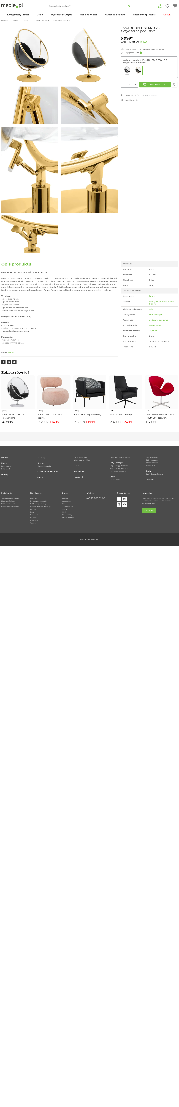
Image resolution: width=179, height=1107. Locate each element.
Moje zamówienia (8, 501)
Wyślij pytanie (131, 100)
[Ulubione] (167, 6)
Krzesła (40, 463)
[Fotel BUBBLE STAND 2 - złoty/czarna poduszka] (138, 70)
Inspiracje (34, 520)
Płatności (34, 515)
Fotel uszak (5, 469)
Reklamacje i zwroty (38, 504)
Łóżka (40, 477)
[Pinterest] (119, 504)
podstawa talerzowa (158, 320)
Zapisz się (148, 510)
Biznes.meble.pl (68, 518)
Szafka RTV (150, 465)
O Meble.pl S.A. (68, 507)
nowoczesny (155, 325)
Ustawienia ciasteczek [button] (10, 507)
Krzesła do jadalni (44, 466)
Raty (32, 512)
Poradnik (33, 518)
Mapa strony (67, 515)
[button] (175, 84)
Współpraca (66, 501)
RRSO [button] (143, 41)
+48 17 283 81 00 (95, 498)
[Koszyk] (175, 6)
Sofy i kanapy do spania (119, 468)
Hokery (4, 474)
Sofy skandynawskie (118, 471)
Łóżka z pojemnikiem (82, 460)
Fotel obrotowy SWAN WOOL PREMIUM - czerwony (160, 416)
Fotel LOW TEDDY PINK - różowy (50, 416)
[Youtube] (124, 504)
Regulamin (34, 498)
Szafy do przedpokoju (154, 474)
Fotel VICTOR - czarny (121, 414)
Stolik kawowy (152, 463)
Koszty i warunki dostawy (40, 507)
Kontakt (65, 498)
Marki (64, 512)
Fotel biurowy (6, 466)
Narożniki (78, 477)
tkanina (152, 304)
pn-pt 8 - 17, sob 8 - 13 (140, 95)
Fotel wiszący (155, 314)
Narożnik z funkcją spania (120, 457)
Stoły (112, 477)
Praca (64, 504)
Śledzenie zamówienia (10, 498)
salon (151, 309)
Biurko (4, 457)
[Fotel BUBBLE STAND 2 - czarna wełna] (127, 70)
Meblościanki (80, 471)
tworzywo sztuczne (158, 301)
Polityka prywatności (38, 501)
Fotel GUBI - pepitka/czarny (87, 414)
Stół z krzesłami (152, 460)
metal (171, 301)
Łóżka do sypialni (80, 457)
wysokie (153, 331)
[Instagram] (124, 499)
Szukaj (129, 6)
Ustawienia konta (8, 504)
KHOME (11, 352)
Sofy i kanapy (116, 463)
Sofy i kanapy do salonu (119, 466)
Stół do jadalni (115, 480)
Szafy (148, 471)
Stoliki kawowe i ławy (47, 472)
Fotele (152, 296)
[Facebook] (119, 499)
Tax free (33, 523)
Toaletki (150, 479)
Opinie (64, 509)
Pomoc (33, 509)
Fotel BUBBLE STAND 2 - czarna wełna (14, 416)
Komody (41, 457)
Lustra (76, 465)
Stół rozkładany (152, 457)
